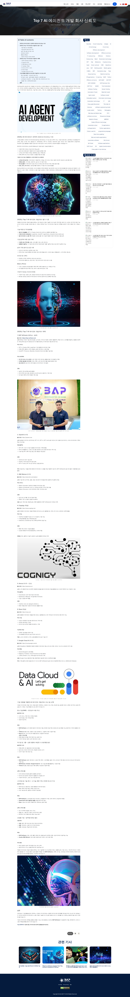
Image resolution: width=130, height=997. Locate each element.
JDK (109, 101)
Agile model (92, 95)
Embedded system (91, 98)
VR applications (90, 77)
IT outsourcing (91, 56)
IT (103, 101)
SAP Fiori (89, 86)
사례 (82, 4)
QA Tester (90, 143)
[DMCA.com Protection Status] (65, 988)
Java (87, 68)
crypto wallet (90, 110)
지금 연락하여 (20, 924)
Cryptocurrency (107, 62)
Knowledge (58, 24)
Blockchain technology (105, 59)
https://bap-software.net (29, 338)
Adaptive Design (93, 119)
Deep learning (92, 74)
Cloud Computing (97, 44)
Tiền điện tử (107, 104)
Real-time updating (99, 134)
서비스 (72, 4)
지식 (94, 4)
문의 (115, 4)
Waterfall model (106, 92)
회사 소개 (66, 4)
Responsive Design (105, 116)
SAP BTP (108, 80)
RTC (108, 113)
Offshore (100, 56)
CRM (102, 65)
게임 (92, 62)
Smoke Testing (106, 89)
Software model (105, 95)
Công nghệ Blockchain (94, 104)
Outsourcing (89, 59)
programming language (104, 131)
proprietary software (93, 140)
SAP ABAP (101, 80)
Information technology (105, 98)
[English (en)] (123, 4)
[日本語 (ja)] (121, 4)
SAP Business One (105, 83)
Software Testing (92, 89)
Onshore (108, 56)
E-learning (99, 77)
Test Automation (106, 86)
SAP (92, 68)
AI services (106, 47)
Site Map (60, 984)
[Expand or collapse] (78, 40)
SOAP (104, 77)
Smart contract (95, 65)
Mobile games (107, 68)
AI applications (106, 125)
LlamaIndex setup (92, 125)
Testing (99, 110)
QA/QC (97, 86)
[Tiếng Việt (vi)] (126, 4)
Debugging (107, 110)
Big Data (89, 44)
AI (110, 44)
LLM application (92, 128)
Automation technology (93, 101)
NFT (88, 62)
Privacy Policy (66, 984)
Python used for (91, 131)
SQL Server (107, 140)
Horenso (89, 107)
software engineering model (102, 107)
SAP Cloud (90, 146)
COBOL (89, 71)
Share (71, 933)
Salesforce (108, 65)
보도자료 (100, 4)
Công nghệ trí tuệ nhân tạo (99, 149)
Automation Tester (93, 92)
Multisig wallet (98, 68)
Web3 (96, 59)
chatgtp (106, 44)
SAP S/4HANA (91, 83)
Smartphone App (101, 71)
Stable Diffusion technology (98, 122)
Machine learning (105, 74)
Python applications (105, 128)
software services (92, 116)
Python (109, 77)
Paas (109, 71)
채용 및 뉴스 (107, 4)
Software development (93, 53)
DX (96, 146)
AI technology (92, 47)
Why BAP (88, 4)
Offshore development (99, 50)
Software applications (104, 143)
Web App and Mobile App (95, 113)
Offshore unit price (92, 80)
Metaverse (98, 62)
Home (52, 24)
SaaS (88, 65)
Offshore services (106, 53)
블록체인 (106, 119)
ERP (94, 71)
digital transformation (105, 146)
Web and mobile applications (98, 137)
